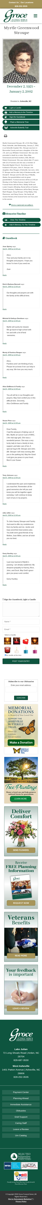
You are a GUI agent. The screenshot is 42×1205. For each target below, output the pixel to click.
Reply (5, 275)
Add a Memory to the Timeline (21, 112)
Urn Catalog (21, 1135)
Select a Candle (10, 635)
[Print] (5, 136)
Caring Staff (21, 1123)
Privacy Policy (21, 1201)
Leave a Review (21, 1129)
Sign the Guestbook (17, 117)
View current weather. (22, 205)
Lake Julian (21, 1049)
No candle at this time (13, 655)
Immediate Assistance (20, 1104)
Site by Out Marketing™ (20, 1199)
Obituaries (21, 1111)
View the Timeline (17, 220)
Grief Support (21, 1117)
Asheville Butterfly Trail (19, 128)
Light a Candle (15, 108)
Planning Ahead (21, 1098)
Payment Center (21, 1092)
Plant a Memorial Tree (19, 122)
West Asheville (21, 1066)
